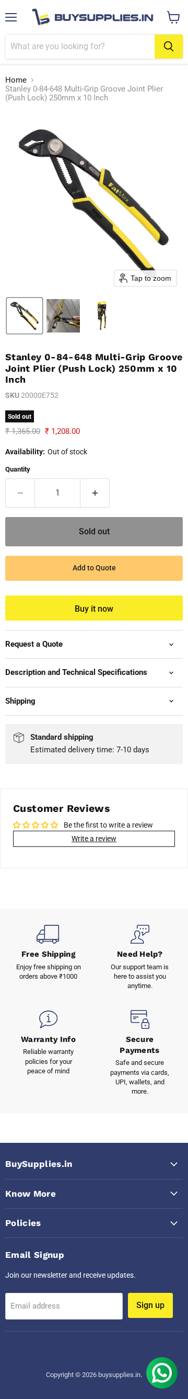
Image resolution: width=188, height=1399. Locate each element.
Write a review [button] (94, 838)
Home (16, 80)
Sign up (150, 1305)
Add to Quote (94, 568)
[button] (24, 316)
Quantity (17, 469)
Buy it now (94, 609)
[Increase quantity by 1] (95, 493)
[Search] (169, 47)
